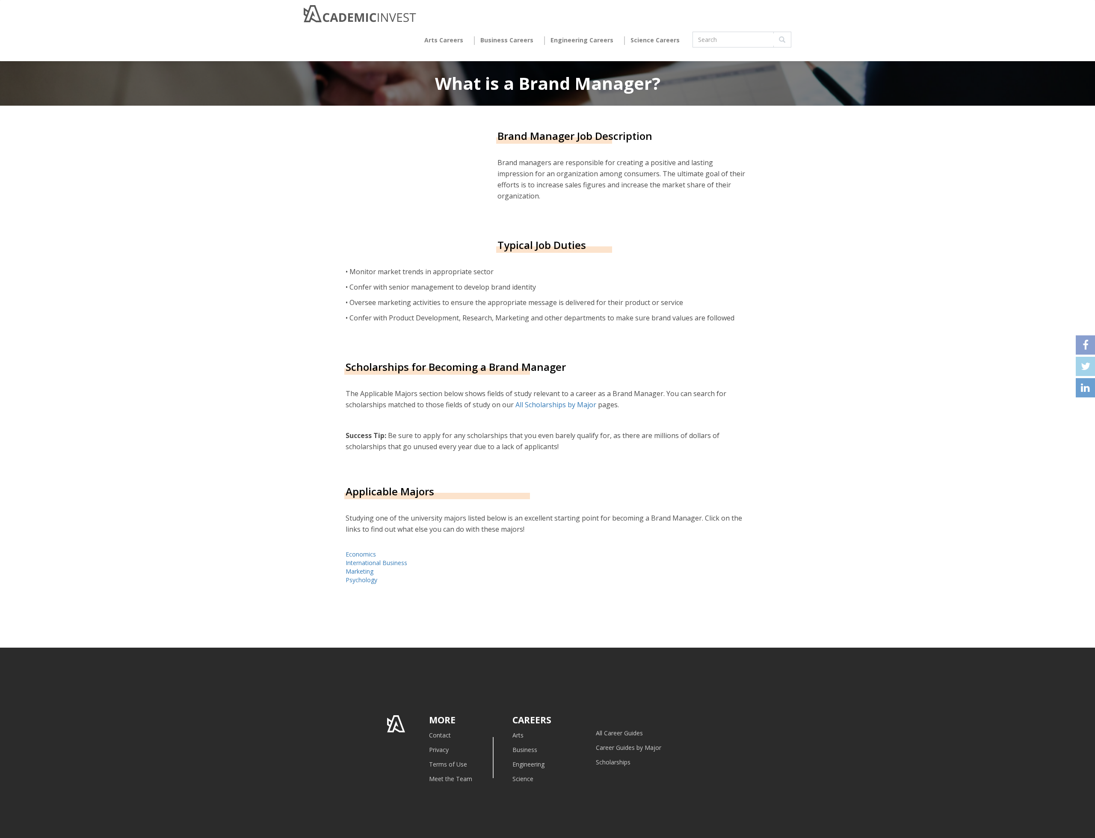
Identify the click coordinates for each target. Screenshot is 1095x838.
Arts (518, 735)
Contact (440, 735)
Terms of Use (448, 764)
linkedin (1085, 387)
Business (524, 750)
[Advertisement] (417, 183)
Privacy (439, 750)
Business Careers (506, 40)
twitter (1085, 366)
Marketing (359, 571)
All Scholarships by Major (555, 404)
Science (522, 779)
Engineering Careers (581, 40)
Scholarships (613, 762)
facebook (1085, 345)
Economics (361, 554)
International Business (376, 563)
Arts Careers (443, 40)
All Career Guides (619, 733)
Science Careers (655, 40)
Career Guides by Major (628, 747)
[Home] (360, 16)
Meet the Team (450, 779)
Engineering (528, 764)
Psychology (361, 580)
